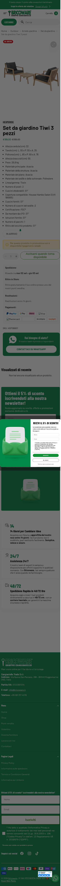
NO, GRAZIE (44, 460)
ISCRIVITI (44, 455)
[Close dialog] (58, 421)
